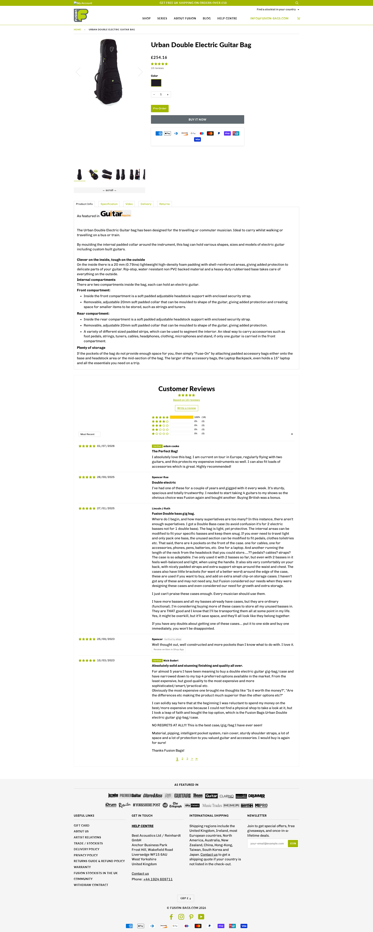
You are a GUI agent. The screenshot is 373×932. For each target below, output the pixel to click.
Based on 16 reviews (186, 400)
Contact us (140, 873)
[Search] (297, 2)
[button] (159, 64)
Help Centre (227, 18)
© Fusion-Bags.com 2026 (186, 907)
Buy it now (198, 119)
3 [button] (187, 758)
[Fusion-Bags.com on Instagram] (181, 918)
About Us (81, 831)
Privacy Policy (86, 855)
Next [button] (138, 72)
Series (162, 18)
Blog (207, 18)
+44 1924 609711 (158, 879)
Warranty (82, 867)
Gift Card (82, 825)
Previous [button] (80, 72)
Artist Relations (87, 837)
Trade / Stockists (88, 843)
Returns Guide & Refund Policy (99, 861)
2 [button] (182, 758)
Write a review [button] (186, 408)
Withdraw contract (91, 885)
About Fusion (185, 18)
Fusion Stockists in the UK (96, 873)
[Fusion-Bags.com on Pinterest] (191, 918)
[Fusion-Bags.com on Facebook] (171, 918)
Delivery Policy (86, 849)
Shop (146, 18)
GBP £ (184, 898)
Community (83, 879)
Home (77, 29)
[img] (87, 446)
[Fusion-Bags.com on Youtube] (201, 918)
